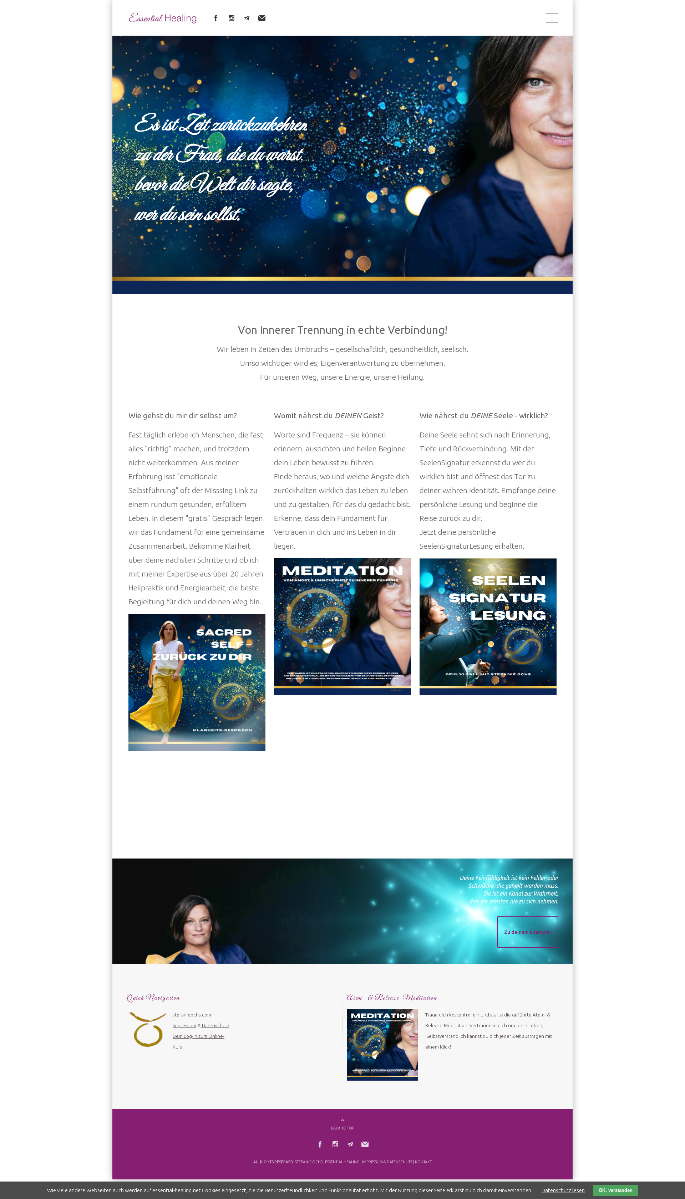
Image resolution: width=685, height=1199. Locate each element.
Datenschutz (215, 1020)
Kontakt (423, 1156)
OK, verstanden (616, 1190)
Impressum (184, 1020)
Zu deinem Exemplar (527, 926)
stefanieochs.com (192, 1009)
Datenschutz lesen (563, 1190)
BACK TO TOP (342, 1123)
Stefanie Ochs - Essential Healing (327, 1156)
